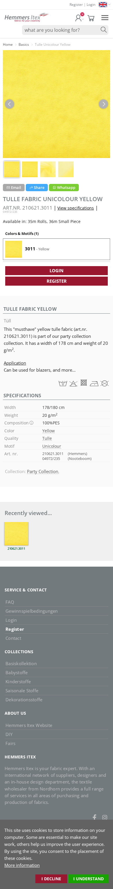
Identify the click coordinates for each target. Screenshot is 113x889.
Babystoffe (17, 672)
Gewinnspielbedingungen (32, 611)
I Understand (88, 878)
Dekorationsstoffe (24, 699)
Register (76, 4)
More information (22, 865)
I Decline (51, 878)
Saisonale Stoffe (22, 690)
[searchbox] (65, 30)
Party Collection (42, 471)
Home (8, 44)
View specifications (75, 208)
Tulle (47, 438)
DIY (9, 734)
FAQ (10, 602)
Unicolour (51, 446)
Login (91, 4)
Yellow (48, 430)
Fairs (10, 743)
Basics (24, 44)
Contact (13, 638)
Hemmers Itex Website (29, 725)
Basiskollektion (21, 663)
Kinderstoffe (18, 681)
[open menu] (105, 17)
